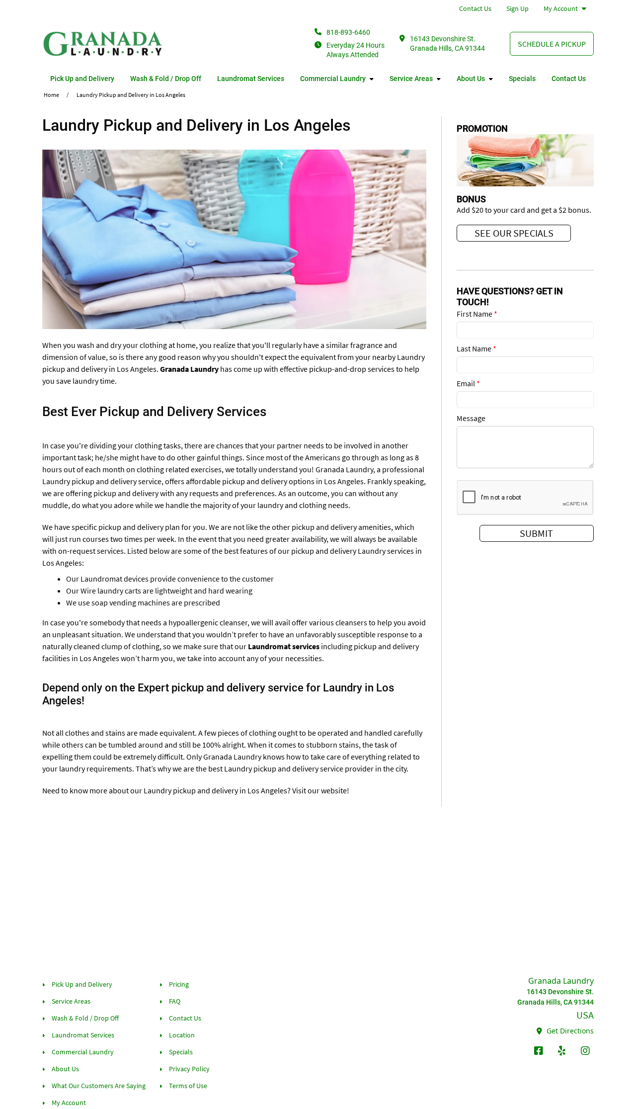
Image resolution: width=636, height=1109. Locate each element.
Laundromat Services (250, 79)
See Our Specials (514, 233)
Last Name (476, 348)
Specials (522, 79)
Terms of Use (188, 1085)
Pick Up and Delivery (82, 79)
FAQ (174, 1001)
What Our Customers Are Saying (99, 1085)
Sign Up (517, 8)
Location (182, 1034)
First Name (477, 314)
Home (51, 94)
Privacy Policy (189, 1068)
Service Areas (411, 79)
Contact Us (475, 8)
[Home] (103, 43)
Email (468, 383)
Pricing (179, 984)
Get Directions (569, 1030)
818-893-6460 (348, 32)
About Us (471, 79)
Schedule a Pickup (552, 44)
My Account (561, 8)
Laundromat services (283, 646)
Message (471, 418)
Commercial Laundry (333, 79)
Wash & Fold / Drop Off (165, 79)
